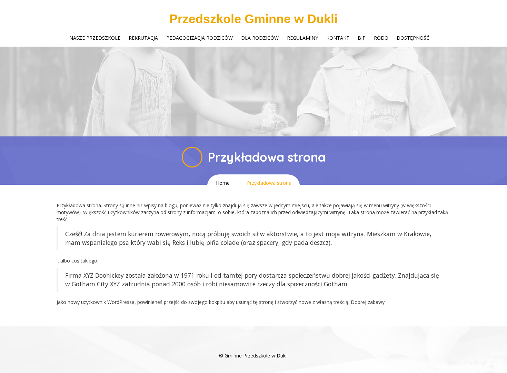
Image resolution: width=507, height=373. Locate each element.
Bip (362, 38)
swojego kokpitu (206, 302)
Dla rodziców (260, 38)
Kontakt (337, 38)
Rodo (381, 38)
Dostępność (413, 38)
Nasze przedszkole (94, 38)
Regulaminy (302, 38)
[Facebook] (253, 345)
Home (223, 183)
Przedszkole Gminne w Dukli (253, 19)
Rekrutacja (143, 38)
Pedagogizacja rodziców (199, 38)
